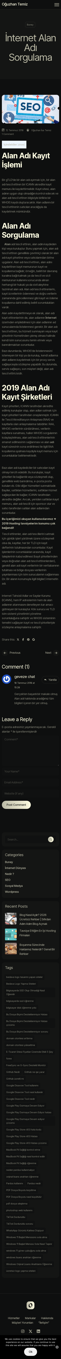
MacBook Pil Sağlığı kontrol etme (23, 1149)
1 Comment (8, 134)
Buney (30, 24)
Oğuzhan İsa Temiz (41, 130)
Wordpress (12, 891)
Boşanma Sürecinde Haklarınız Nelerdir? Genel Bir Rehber (37, 949)
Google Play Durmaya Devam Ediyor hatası (28, 1112)
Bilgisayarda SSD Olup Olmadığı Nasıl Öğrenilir (25, 992)
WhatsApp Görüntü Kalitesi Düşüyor (25, 1230)
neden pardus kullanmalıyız (20, 1169)
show (21, 144)
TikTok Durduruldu (15, 1217)
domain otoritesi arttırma (19, 1038)
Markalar (30, 1318)
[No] (57, 1347)
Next (48, 652)
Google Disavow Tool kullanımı (22, 1085)
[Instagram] (23, 1331)
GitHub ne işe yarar (34, 1071)
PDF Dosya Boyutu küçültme (21, 1190)
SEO (7, 880)
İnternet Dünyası (15, 868)
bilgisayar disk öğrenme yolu (21, 1007)
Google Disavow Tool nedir (20, 1098)
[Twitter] (18, 639)
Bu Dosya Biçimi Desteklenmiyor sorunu (27, 1031)
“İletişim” (43, 1322)
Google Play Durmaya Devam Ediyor (25, 1105)
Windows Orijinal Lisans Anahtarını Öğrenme (29, 1264)
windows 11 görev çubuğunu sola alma (26, 1250)
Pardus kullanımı (14, 1183)
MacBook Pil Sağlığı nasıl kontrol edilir (25, 1156)
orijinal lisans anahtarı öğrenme (22, 1176)
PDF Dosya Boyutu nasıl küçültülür (24, 1196)
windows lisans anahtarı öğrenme (23, 1257)
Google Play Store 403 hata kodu (23, 1129)
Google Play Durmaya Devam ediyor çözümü (25, 1121)
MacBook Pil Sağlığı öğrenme (21, 1163)
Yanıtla (52, 679)
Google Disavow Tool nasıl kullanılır (24, 1092)
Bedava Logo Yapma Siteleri (21, 983)
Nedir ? (9, 874)
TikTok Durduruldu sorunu (19, 1223)
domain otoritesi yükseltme (20, 1045)
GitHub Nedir (13, 1071)
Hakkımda (47, 1318)
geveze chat (24, 676)
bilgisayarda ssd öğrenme (20, 1000)
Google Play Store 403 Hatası (22, 1136)
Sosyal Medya (14, 885)
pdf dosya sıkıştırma (16, 1203)
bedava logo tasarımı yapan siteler (24, 977)
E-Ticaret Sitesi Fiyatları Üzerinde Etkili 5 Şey (29, 1051)
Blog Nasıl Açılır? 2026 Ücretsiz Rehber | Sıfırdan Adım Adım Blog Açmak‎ (35, 919)
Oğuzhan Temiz (15, 4)
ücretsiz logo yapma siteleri (21, 1270)
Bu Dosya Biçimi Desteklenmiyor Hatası (26, 1014)
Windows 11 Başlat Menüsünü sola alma (26, 1237)
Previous (15, 652)
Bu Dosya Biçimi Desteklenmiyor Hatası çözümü (26, 1023)
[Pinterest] (28, 639)
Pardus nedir (34, 1183)
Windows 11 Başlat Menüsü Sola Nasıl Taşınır (29, 1243)
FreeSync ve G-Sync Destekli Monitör (26, 1065)
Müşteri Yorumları (22, 1322)
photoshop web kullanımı (19, 1210)
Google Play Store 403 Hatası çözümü (26, 1143)
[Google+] (33, 639)
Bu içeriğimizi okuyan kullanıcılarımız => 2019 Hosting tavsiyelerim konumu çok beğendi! (29, 523)
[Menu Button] (56, 5)
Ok (30, 1351)
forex (9, 1058)
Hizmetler (14, 1318)
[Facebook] (23, 639)
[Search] (51, 839)
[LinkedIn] (38, 1331)
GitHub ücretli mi (15, 1078)
